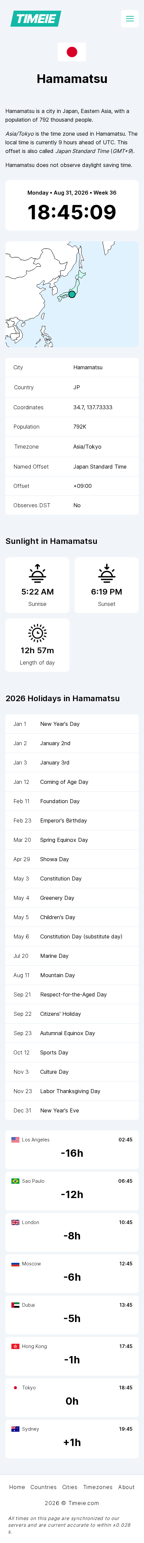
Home (17, 1487)
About (126, 1487)
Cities (70, 1487)
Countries (43, 1487)
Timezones (98, 1487)
